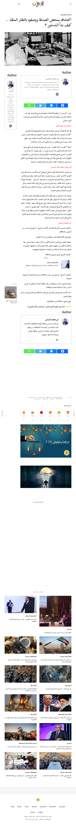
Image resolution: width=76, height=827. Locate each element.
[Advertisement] (45, 374)
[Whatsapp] (29, 105)
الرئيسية (62, 807)
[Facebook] (62, 105)
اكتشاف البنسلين (41, 397)
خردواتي (40, 812)
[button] (45, 477)
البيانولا (34, 807)
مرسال (49, 262)
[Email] (57, 94)
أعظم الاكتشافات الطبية (57, 397)
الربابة (69, 15)
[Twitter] (40, 105)
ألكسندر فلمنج (49, 397)
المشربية (64, 15)
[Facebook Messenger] (51, 105)
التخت (26, 807)
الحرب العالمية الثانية (32, 397)
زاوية (12, 807)
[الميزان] (38, 4)
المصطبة (33, 656)
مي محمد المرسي (52, 79)
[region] (45, 477)
